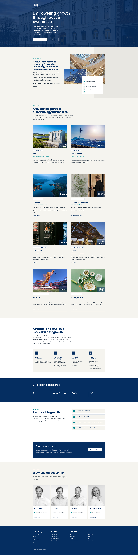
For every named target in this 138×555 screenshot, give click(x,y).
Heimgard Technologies (74, 540)
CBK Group (90, 534)
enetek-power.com (74, 167)
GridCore (71, 538)
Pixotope (89, 538)
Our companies (54, 536)
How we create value (55, 538)
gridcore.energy (36, 215)
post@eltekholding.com (37, 539)
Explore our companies (39, 39)
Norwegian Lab (91, 540)
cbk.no (34, 262)
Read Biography (37, 517)
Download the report (96, 449)
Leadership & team (54, 542)
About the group (53, 39)
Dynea (89, 536)
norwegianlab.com (74, 309)
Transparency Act (54, 540)
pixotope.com (35, 309)
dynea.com (73, 262)
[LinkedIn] (33, 542)
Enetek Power (72, 536)
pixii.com (34, 167)
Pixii (70, 534)
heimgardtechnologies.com (76, 215)
